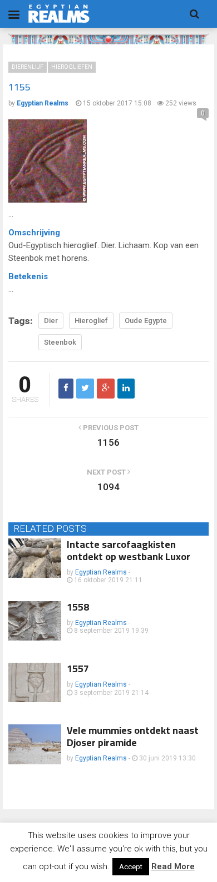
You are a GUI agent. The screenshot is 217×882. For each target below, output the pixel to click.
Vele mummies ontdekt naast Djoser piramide (133, 736)
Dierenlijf (27, 67)
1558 (78, 607)
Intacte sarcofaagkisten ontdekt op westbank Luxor (128, 550)
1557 (78, 668)
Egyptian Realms (101, 572)
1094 (108, 486)
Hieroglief (91, 320)
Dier (51, 320)
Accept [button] (130, 867)
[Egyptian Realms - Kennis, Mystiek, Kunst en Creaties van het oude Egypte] (59, 13)
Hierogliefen (71, 67)
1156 (108, 442)
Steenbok (60, 342)
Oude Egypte (146, 320)
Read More (173, 866)
